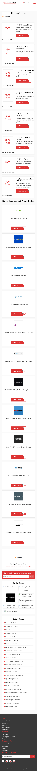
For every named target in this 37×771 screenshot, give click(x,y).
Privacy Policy (5, 729)
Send (31, 576)
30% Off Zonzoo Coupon (18, 218)
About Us (4, 725)
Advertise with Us (7, 727)
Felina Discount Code (11, 672)
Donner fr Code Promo (12, 623)
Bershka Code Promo (11, 637)
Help (3, 718)
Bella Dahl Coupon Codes (12, 696)
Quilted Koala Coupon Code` (13, 689)
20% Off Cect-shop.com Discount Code (18, 504)
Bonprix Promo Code (11, 633)
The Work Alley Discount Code (14, 661)
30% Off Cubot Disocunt (18, 275)
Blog (3, 739)
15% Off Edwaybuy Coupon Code (18, 304)
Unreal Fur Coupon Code (12, 686)
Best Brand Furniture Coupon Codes (16, 692)
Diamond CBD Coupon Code (13, 651)
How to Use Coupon (7, 721)
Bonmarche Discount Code (13, 668)
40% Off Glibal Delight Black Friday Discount (18, 390)
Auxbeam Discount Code (12, 640)
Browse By (5, 732)
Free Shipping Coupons (8, 736)
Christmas (4, 748)
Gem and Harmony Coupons (13, 665)
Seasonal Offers (7, 741)
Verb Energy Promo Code (12, 699)
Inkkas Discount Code (11, 682)
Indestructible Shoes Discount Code (15, 647)
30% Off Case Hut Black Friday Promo (18, 533)
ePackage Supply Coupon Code (14, 675)
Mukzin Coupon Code (11, 644)
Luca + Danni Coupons (11, 706)
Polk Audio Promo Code (12, 703)
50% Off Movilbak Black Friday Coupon (18, 418)
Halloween (5, 750)
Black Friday (28, 3)
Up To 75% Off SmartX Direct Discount (18, 247)
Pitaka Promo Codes (11, 630)
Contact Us (5, 723)
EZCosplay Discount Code (12, 654)
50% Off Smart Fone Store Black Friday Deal (18, 333)
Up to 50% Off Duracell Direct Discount (18, 447)
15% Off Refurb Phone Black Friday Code (18, 361)
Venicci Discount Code (11, 658)
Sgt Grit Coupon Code (11, 679)
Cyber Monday (6, 744)
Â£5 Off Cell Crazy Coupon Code (18, 475)
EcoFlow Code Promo (11, 626)
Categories (5, 734)
